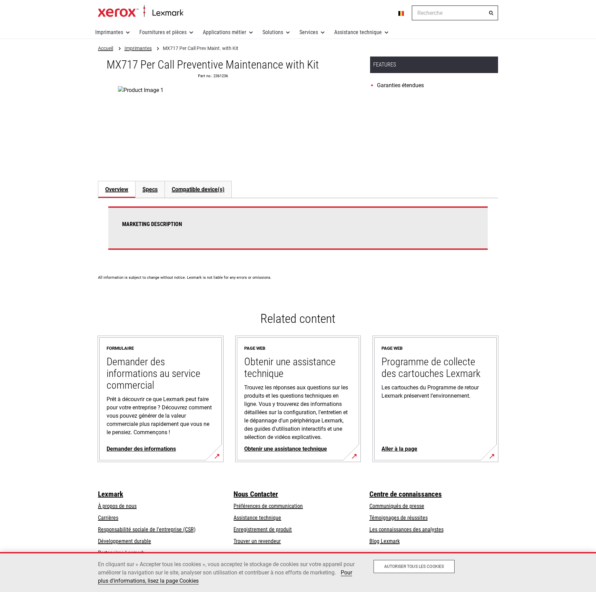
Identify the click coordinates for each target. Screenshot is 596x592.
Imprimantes (109, 32)
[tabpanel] (298, 232)
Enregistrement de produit (263, 529)
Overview (116, 189)
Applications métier (224, 32)
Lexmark (110, 494)
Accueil (140, 11)
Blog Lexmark (384, 541)
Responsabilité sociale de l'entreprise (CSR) (147, 529)
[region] (298, 572)
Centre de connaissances (405, 494)
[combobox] (455, 13)
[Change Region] (401, 13)
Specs (150, 189)
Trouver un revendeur (257, 541)
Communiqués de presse (396, 506)
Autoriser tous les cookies (414, 566)
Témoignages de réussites (398, 517)
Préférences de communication (268, 506)
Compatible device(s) (198, 189)
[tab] (116, 189)
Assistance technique (358, 32)
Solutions (272, 32)
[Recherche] (491, 13)
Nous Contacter (256, 494)
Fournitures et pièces (163, 32)
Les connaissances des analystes (406, 529)
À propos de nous (117, 506)
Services (308, 32)
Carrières (108, 517)
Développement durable (124, 541)
